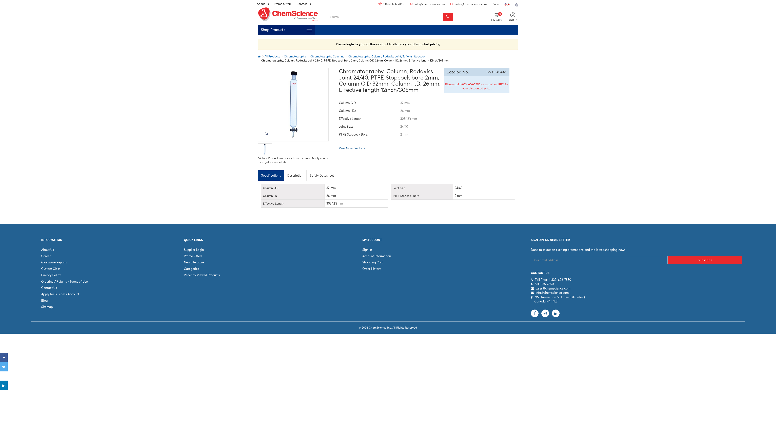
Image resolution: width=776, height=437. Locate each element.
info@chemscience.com (552, 293)
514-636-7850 (544, 284)
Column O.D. (271, 188)
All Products (272, 56)
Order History (371, 269)
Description (295, 175)
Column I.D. (270, 196)
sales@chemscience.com (553, 288)
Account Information (376, 256)
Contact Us (303, 4)
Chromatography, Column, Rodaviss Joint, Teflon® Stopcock (386, 56)
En (494, 4)
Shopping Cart (372, 262)
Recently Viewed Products (202, 275)
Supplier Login (194, 250)
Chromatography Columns (327, 56)
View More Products (352, 148)
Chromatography (295, 56)
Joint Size (399, 188)
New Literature (194, 262)
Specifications (271, 175)
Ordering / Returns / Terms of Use (64, 281)
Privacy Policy (51, 275)
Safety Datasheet (322, 175)
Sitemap (47, 307)
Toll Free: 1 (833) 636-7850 (553, 280)
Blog (44, 300)
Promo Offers (282, 4)
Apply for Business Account (60, 294)
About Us (263, 4)
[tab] (271, 175)
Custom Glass (50, 269)
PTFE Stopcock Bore (406, 196)
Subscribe (705, 260)
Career (46, 256)
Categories (191, 269)
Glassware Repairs (54, 262)
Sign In (367, 250)
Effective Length (273, 203)
